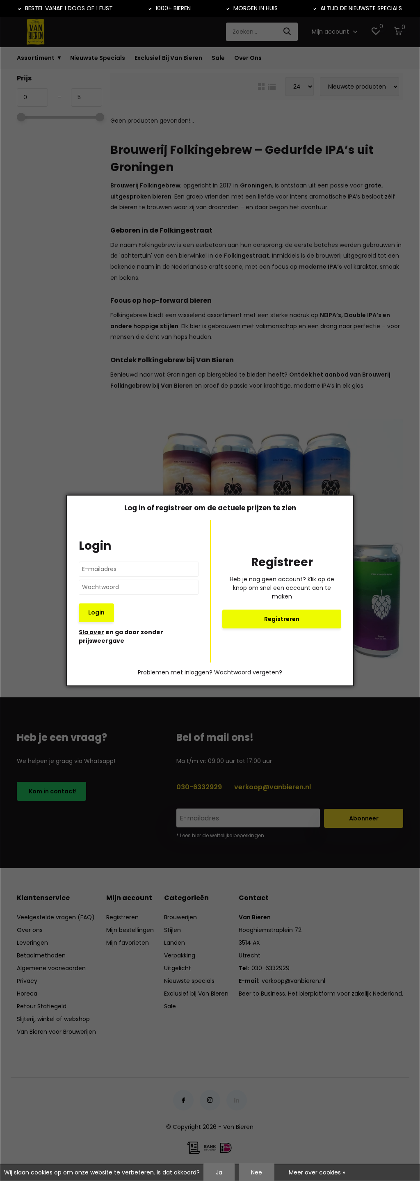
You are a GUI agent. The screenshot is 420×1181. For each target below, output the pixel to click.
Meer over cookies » (317, 1172)
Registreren (281, 619)
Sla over (91, 632)
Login (96, 612)
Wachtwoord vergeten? (248, 672)
